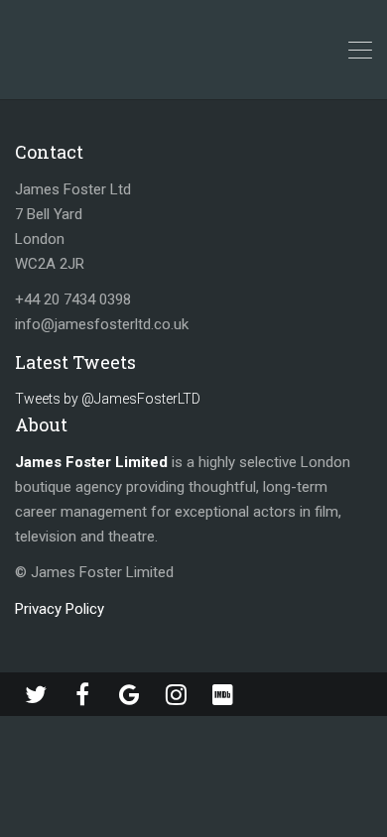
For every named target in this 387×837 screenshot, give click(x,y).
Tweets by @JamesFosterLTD (107, 399)
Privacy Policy (59, 609)
